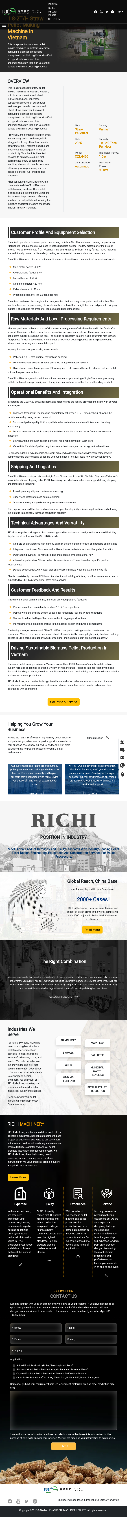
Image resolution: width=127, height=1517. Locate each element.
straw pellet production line (94, 301)
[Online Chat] (122, 741)
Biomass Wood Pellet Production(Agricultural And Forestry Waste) (52, 1369)
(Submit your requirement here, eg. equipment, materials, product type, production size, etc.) (62, 1386)
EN (119, 11)
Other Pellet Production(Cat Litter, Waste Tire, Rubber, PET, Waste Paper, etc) (57, 1377)
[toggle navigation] (4, 26)
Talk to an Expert (94, 737)
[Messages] (122, 749)
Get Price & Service (63, 702)
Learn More (18, 1177)
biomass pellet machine (44, 259)
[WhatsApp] (122, 765)
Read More (92, 930)
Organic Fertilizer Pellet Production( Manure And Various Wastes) (51, 1373)
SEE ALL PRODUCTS (60, 996)
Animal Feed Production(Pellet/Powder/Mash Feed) (44, 1365)
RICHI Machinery (17, 681)
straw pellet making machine (50, 401)
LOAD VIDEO (35, 794)
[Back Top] (122, 774)
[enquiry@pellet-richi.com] (122, 757)
